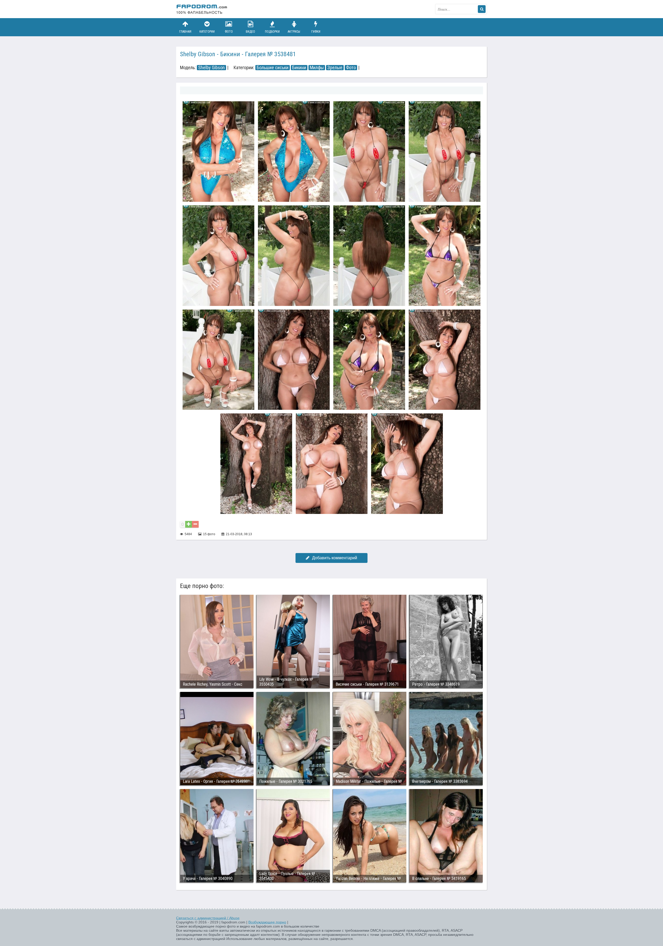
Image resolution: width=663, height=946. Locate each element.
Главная (185, 31)
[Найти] (482, 9)
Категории (207, 31)
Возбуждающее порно (267, 922)
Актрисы (294, 31)
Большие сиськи (273, 67)
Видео (250, 31)
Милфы (317, 67)
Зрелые (334, 67)
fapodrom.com (202, 9)
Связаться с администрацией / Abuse (208, 918)
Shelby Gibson (211, 67)
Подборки (272, 31)
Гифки (315, 31)
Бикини (299, 67)
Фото (229, 31)
